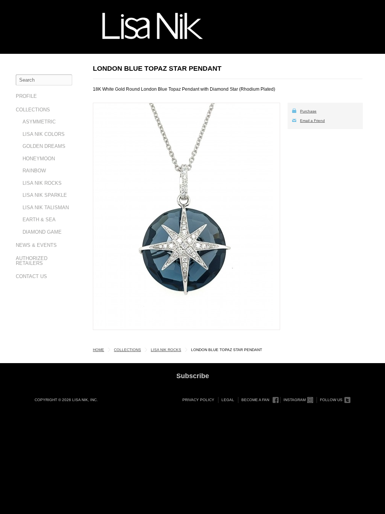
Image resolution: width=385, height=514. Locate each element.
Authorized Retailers (31, 261)
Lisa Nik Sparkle (45, 195)
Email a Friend (312, 121)
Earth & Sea (39, 219)
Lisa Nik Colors (44, 134)
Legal (227, 400)
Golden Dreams (44, 146)
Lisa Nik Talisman (46, 207)
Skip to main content (32, 8)
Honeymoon (39, 158)
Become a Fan (255, 400)
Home (98, 350)
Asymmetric (39, 121)
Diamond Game (42, 232)
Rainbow (34, 170)
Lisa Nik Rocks (42, 183)
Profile (26, 96)
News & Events (36, 245)
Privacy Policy (198, 400)
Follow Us (331, 400)
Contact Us (31, 276)
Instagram (294, 400)
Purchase (308, 111)
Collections (33, 109)
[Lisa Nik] (152, 26)
